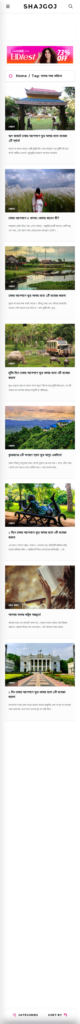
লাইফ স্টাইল (14, 605)
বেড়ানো (12, 126)
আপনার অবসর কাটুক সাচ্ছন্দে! (25, 615)
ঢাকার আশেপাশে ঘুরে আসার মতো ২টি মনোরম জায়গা (37, 296)
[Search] (70, 6)
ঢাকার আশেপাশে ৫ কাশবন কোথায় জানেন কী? (34, 218)
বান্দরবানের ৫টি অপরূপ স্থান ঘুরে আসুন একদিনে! (35, 455)
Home (21, 76)
